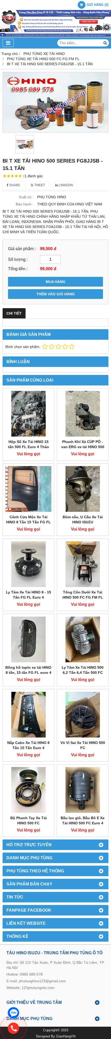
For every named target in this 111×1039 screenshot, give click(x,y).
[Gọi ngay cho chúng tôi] (59, 1028)
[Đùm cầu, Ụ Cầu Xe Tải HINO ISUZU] (83, 489)
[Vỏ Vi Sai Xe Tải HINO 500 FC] (83, 715)
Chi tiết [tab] (14, 313)
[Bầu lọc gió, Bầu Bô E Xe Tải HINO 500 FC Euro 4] (83, 790)
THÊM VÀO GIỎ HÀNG (55, 294)
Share (14, 185)
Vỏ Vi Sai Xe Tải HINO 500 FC (82, 745)
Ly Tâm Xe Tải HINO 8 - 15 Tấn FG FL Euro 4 (28, 594)
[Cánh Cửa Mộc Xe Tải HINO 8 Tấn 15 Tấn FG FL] (28, 489)
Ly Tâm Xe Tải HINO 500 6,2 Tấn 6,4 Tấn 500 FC (83, 670)
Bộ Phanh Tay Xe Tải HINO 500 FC (28, 820)
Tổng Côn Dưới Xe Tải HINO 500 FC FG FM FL (82, 594)
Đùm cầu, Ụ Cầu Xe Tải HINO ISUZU (83, 519)
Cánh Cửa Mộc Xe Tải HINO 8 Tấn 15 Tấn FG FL (28, 519)
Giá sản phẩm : (22, 248)
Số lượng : (18, 259)
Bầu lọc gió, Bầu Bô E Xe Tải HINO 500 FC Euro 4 (83, 820)
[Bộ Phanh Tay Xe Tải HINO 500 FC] (28, 790)
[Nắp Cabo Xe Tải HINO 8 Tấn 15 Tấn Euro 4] (28, 715)
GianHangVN (65, 1036)
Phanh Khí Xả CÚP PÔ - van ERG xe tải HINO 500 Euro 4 (82, 447)
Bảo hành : (25, 204)
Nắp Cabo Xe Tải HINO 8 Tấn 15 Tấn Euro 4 (28, 745)
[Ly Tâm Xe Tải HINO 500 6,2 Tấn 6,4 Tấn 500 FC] (83, 639)
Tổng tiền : (17, 268)
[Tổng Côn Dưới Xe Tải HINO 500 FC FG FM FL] (83, 564)
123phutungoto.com (38, 988)
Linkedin (65, 185)
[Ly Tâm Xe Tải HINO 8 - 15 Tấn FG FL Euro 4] (28, 564)
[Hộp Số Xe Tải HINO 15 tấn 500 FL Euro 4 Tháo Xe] (28, 414)
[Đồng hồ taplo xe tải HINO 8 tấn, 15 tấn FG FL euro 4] (28, 639)
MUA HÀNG (55, 282)
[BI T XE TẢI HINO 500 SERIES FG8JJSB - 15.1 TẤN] (55, 102)
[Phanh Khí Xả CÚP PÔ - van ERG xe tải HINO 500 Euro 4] (83, 414)
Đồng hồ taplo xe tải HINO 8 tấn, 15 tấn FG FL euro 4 (28, 670)
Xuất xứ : (26, 197)
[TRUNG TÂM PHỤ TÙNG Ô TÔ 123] (55, 36)
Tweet (39, 185)
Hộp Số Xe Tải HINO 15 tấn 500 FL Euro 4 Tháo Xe (28, 447)
